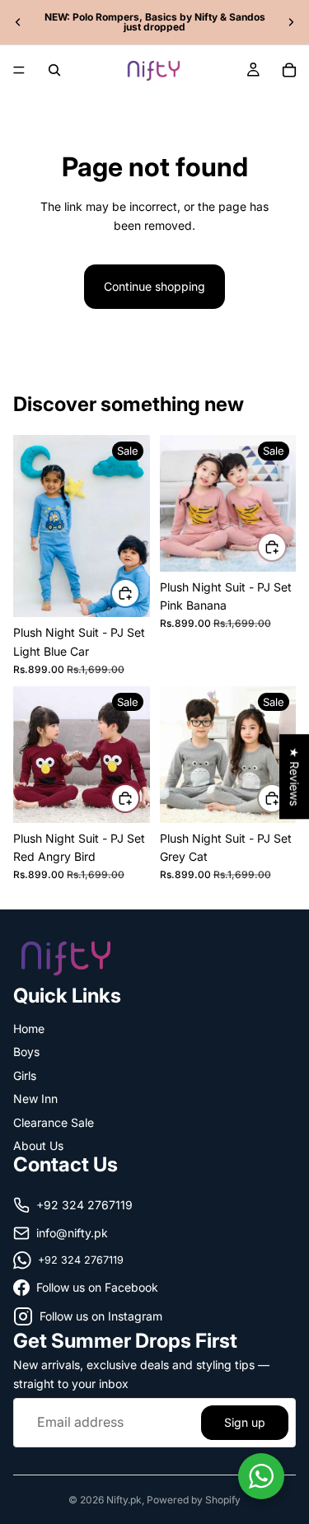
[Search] (54, 70)
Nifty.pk (124, 1500)
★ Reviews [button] (295, 776)
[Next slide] (291, 22)
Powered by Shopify (194, 1500)
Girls (24, 1075)
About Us (38, 1145)
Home (28, 1028)
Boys (26, 1052)
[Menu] (19, 70)
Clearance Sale (53, 1122)
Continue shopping (154, 286)
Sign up (244, 1421)
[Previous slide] (18, 22)
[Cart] (289, 70)
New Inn (35, 1099)
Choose (139, 593)
